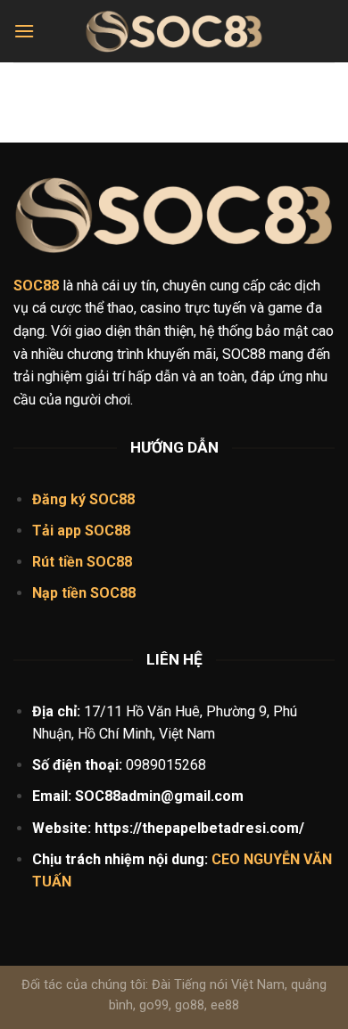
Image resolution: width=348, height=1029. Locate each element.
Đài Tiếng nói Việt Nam (218, 984)
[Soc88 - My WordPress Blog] (174, 31)
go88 (189, 1005)
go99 (154, 1005)
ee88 (225, 1005)
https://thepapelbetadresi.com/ (199, 828)
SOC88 (107, 530)
